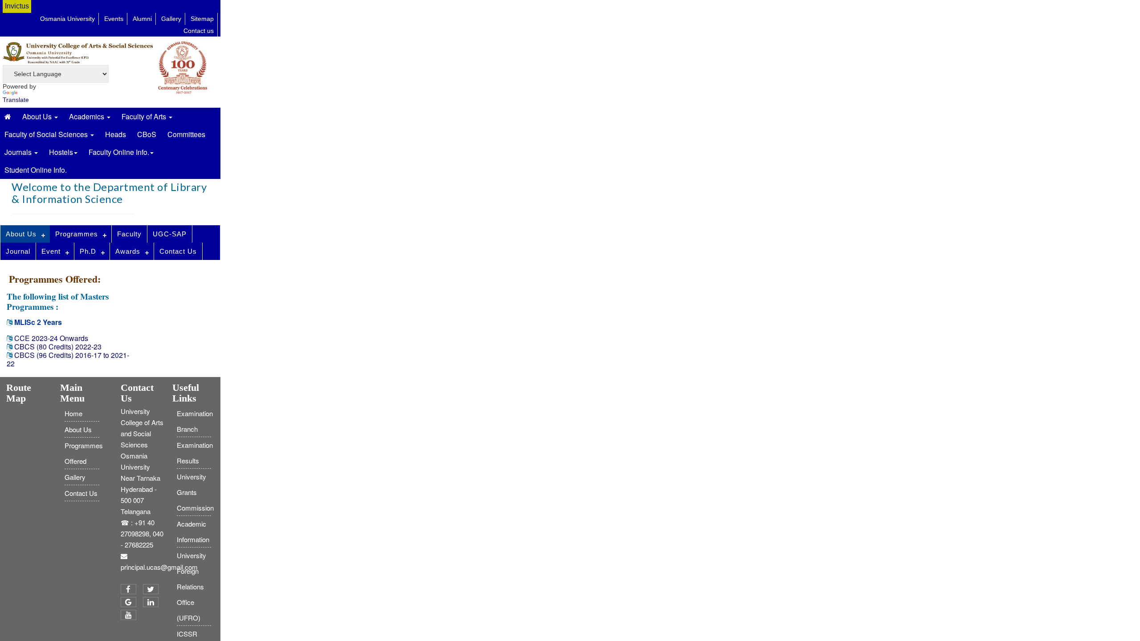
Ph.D (88, 251)
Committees (186, 134)
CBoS (146, 134)
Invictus (17, 6)
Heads (115, 134)
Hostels (61, 152)
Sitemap (202, 18)
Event (51, 251)
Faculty (129, 234)
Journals (18, 152)
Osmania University (67, 18)
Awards (127, 251)
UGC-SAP (170, 234)
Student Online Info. (35, 170)
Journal (18, 251)
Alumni (142, 18)
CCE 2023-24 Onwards (50, 338)
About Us (37, 116)
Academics (87, 116)
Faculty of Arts (145, 116)
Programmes (76, 234)
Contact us (198, 30)
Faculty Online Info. (119, 152)
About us (21, 234)
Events (113, 18)
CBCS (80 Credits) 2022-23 (58, 346)
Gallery (171, 18)
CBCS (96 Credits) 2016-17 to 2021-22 (68, 359)
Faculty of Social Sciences (47, 134)
